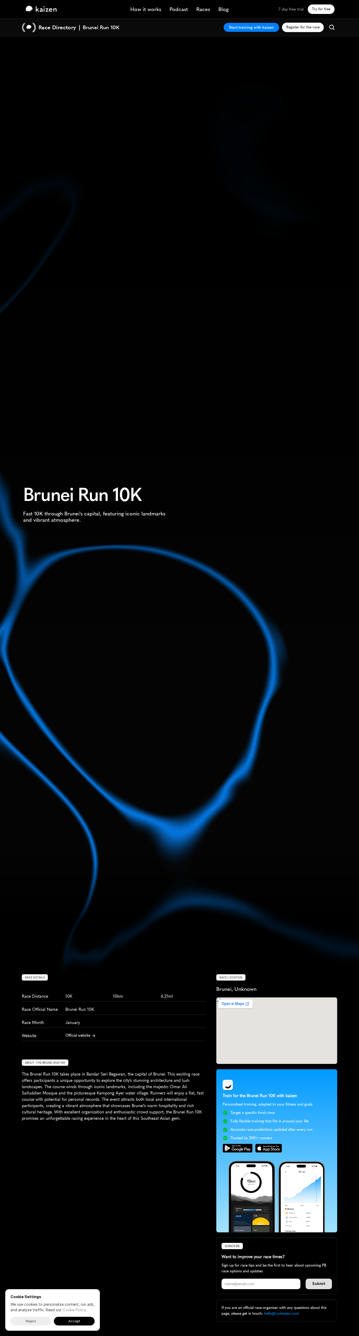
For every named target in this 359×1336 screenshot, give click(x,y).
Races (203, 9)
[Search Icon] (332, 27)
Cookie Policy (74, 1310)
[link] (42, 9)
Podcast (179, 9)
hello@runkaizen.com (281, 1313)
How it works (145, 9)
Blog (223, 9)
